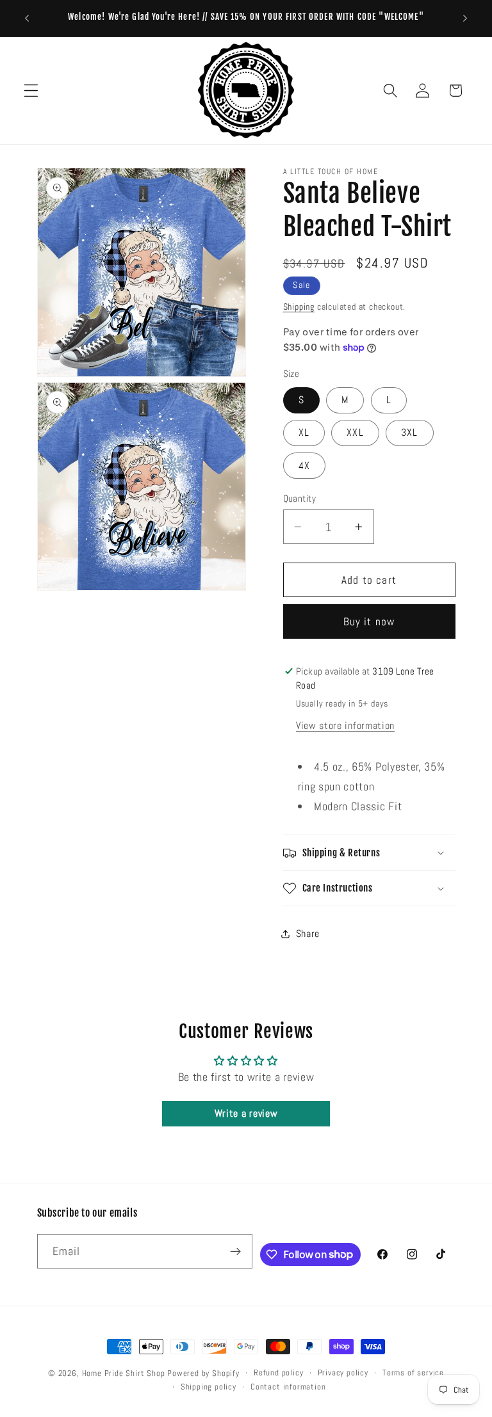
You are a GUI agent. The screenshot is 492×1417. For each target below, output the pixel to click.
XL (304, 432)
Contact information (287, 1387)
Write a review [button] (246, 1113)
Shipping (299, 306)
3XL (409, 432)
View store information (345, 725)
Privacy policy (343, 1373)
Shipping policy (208, 1387)
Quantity (299, 498)
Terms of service (413, 1373)
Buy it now (369, 621)
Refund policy (278, 1373)
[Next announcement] (465, 18)
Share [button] (308, 933)
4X (304, 465)
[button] (31, 90)
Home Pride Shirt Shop (123, 1373)
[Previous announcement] (27, 18)
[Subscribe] (236, 1251)
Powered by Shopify (203, 1373)
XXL (355, 432)
